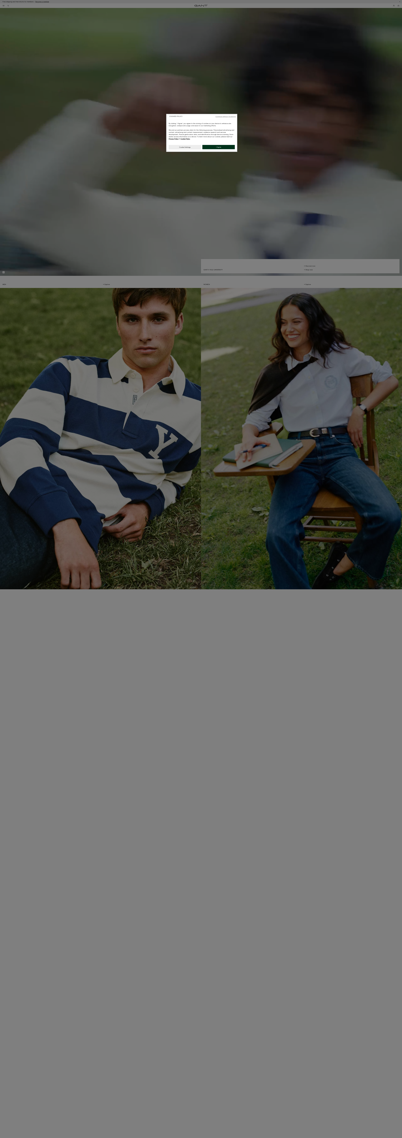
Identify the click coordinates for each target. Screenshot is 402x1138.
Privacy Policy (173, 139)
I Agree (218, 147)
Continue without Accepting (225, 116)
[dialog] (201, 133)
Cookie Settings (185, 147)
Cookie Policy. (185, 139)
